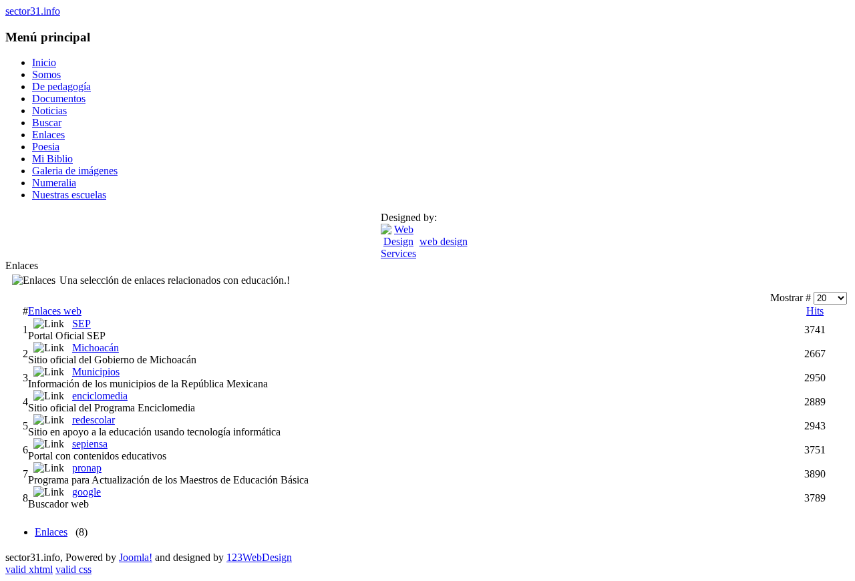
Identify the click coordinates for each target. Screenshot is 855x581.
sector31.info (32, 11)
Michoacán (95, 347)
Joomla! (135, 557)
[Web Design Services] (398, 253)
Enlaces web (54, 311)
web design (443, 241)
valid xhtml (29, 569)
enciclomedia (100, 395)
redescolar (93, 419)
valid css (73, 569)
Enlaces (51, 532)
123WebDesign (259, 557)
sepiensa (90, 443)
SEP (81, 323)
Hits (815, 311)
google (86, 492)
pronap (87, 467)
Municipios (96, 371)
